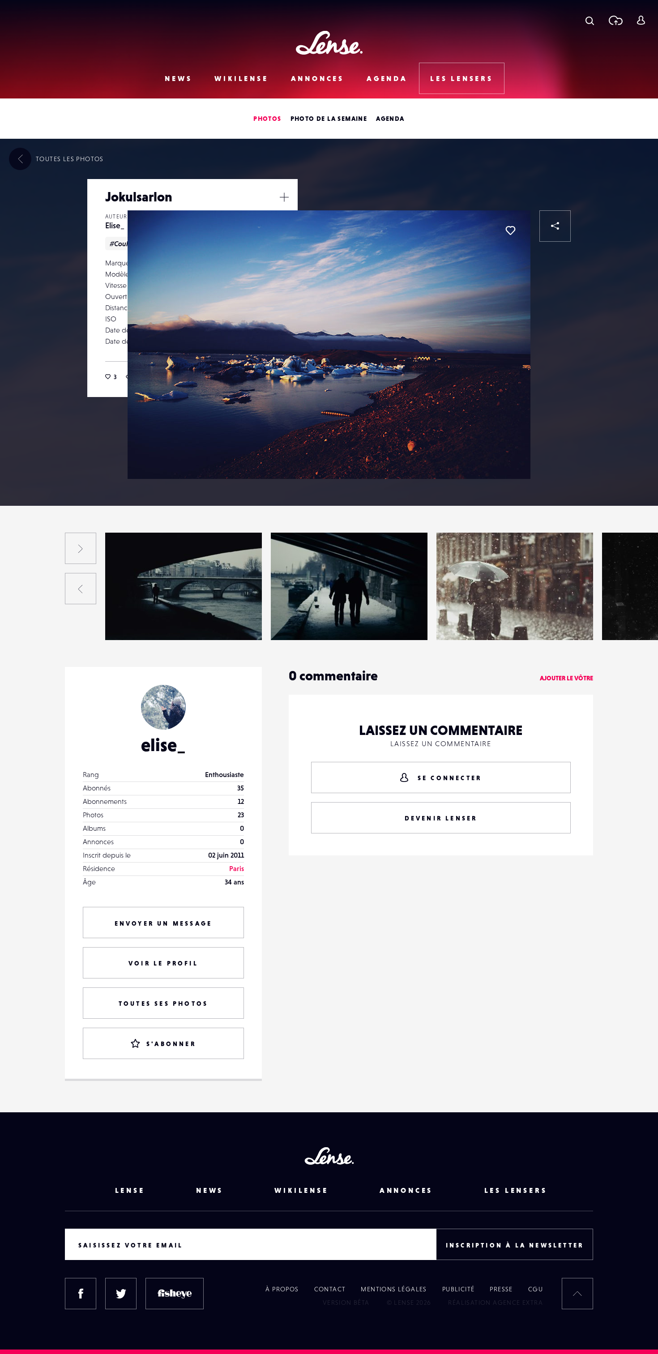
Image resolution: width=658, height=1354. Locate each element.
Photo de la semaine (329, 118)
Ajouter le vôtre (566, 678)
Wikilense (241, 78)
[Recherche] (589, 20)
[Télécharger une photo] (615, 20)
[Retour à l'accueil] (329, 43)
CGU (535, 1289)
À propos (282, 1289)
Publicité (458, 1289)
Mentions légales (394, 1289)
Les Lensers (461, 78)
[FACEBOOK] (80, 1293)
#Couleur (124, 243)
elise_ (163, 745)
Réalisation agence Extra (495, 1302)
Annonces (317, 78)
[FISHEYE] (174, 1293)
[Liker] (510, 230)
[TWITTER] (121, 1293)
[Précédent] (80, 588)
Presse (501, 1289)
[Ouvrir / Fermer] (284, 197)
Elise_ (114, 225)
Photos (267, 118)
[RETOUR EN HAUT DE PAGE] (577, 1293)
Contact (330, 1289)
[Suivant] (80, 548)
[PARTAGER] (555, 226)
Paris (236, 868)
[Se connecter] (641, 20)
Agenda (387, 78)
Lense (130, 1190)
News (178, 78)
